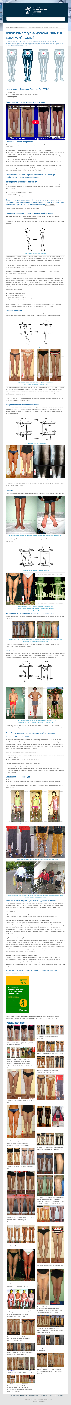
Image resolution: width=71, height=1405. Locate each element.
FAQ (55, 1395)
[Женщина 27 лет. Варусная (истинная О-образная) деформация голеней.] (50, 1062)
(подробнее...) (50, 205)
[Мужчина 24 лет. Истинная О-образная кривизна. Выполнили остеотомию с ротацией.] (21, 1347)
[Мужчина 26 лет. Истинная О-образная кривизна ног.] (50, 1244)
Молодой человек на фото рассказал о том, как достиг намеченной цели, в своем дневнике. (39, 728)
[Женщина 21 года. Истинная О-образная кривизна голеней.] (21, 1234)
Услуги (16, 27)
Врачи (50, 1395)
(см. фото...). (59, 185)
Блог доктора (44, 1395)
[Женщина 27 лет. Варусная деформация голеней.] (50, 1046)
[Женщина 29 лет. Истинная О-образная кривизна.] (50, 1213)
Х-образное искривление (30, 218)
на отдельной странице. (31, 905)
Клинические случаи (34, 1395)
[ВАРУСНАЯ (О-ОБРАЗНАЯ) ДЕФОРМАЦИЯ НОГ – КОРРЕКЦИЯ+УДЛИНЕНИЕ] (21, 1033)
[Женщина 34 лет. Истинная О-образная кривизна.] (21, 1364)
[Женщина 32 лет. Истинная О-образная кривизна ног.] (21, 1084)
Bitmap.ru (43, 1401)
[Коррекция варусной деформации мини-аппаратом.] (50, 1030)
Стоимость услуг (14, 1395)
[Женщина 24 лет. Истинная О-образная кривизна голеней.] (50, 1116)
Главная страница (10, 27)
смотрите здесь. (35, 208)
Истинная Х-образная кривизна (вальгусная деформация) (23, 97)
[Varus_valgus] (35, 14)
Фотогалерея (23, 1395)
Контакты (60, 1395)
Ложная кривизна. (12, 156)
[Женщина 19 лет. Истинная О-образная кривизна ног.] (50, 1087)
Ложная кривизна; (12, 96)
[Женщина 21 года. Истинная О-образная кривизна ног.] (21, 1156)
